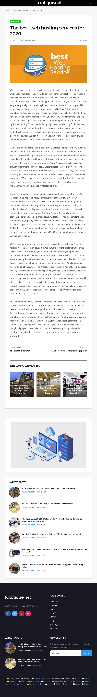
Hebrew (87, 684)
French (67, 678)
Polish (77, 681)
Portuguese (14, 678)
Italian (23, 681)
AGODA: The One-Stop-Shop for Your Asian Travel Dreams (48, 389)
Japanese (27, 678)
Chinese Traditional (63, 684)
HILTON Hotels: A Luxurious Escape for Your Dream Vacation (22, 389)
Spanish (77, 678)
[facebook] (8, 613)
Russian (47, 678)
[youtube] (21, 613)
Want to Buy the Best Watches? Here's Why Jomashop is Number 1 (51, 534)
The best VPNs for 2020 (20, 351)
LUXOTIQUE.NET (17, 40)
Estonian (11, 684)
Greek (49, 684)
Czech (69, 681)
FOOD (52, 609)
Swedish (32, 684)
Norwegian (58, 681)
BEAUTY (53, 605)
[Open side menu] (6, 3)
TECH (52, 621)
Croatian (46, 681)
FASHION (54, 601)
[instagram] (28, 613)
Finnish (22, 684)
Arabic (77, 684)
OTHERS (53, 629)
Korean (37, 678)
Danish (87, 681)
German (57, 678)
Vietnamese (34, 681)
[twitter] (15, 613)
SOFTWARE (15, 22)
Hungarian (13, 681)
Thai (41, 684)
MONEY (53, 617)
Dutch (86, 678)
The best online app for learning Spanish (69, 351)
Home (7, 10)
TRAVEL (53, 613)
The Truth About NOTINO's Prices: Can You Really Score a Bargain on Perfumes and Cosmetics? (75, 386)
